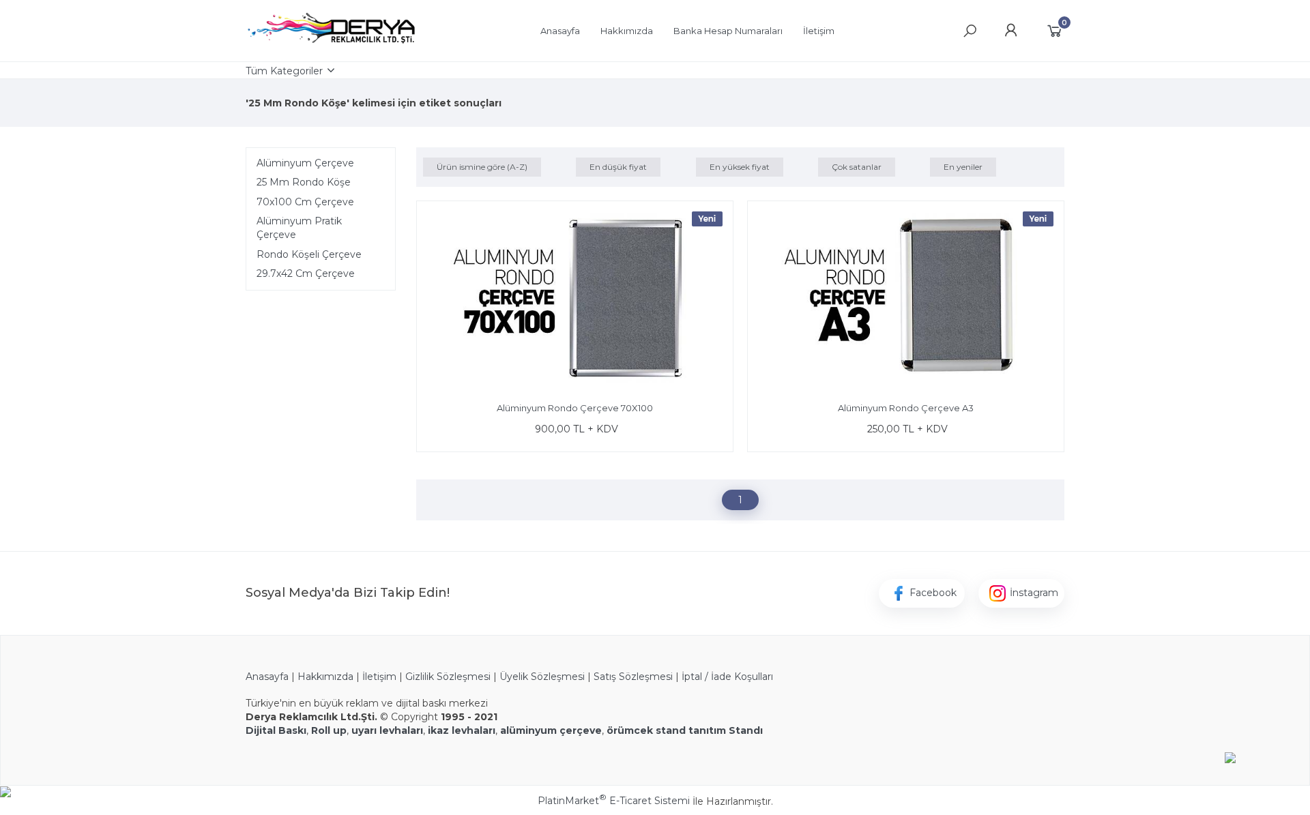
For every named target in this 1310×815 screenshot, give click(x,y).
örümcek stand (646, 730)
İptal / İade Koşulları (727, 676)
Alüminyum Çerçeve (305, 163)
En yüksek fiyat (740, 167)
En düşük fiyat (618, 167)
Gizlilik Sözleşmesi (448, 676)
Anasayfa (267, 676)
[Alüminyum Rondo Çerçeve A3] (906, 297)
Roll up (329, 730)
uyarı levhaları (387, 730)
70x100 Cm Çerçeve (305, 202)
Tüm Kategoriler (284, 71)
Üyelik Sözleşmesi (542, 676)
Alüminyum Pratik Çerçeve (299, 228)
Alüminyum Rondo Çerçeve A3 (906, 407)
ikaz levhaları (461, 730)
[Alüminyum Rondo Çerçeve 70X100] (575, 297)
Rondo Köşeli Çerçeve (309, 254)
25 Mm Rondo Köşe (304, 182)
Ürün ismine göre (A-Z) (482, 167)
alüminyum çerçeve (551, 730)
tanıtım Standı (725, 730)
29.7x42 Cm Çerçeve (306, 273)
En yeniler (963, 167)
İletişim (379, 676)
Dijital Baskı (276, 730)
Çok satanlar (857, 167)
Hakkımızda (326, 676)
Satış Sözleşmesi (633, 676)
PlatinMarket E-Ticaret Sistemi (614, 801)
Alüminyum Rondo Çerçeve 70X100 (575, 407)
